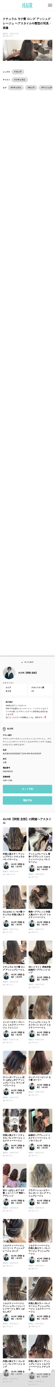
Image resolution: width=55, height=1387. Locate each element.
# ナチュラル (19, 80)
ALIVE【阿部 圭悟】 (28, 680)
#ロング (31, 87)
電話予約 (27, 807)
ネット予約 (27, 796)
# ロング (17, 72)
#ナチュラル (16, 87)
